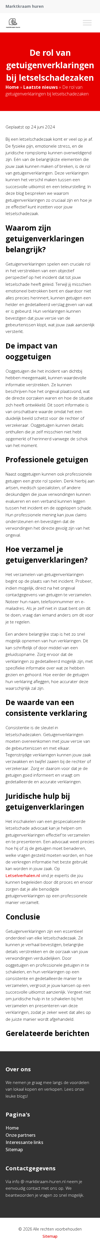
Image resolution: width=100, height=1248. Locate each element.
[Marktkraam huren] (13, 22)
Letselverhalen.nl (23, 875)
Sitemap (14, 1149)
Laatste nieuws (40, 87)
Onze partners (21, 1135)
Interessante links (24, 1142)
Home (12, 87)
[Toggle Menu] (87, 22)
